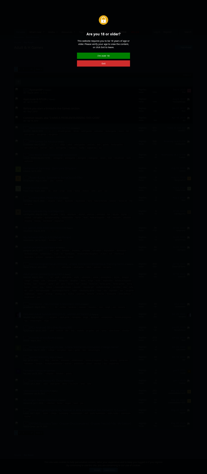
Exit (103, 63)
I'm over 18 (104, 55)
